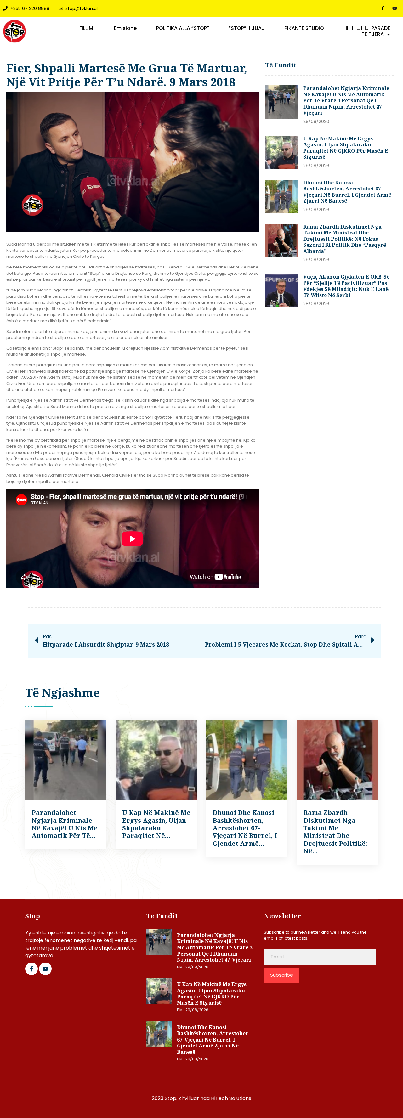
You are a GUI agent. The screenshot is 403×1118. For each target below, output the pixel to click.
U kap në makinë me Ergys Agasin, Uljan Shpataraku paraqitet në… (156, 824)
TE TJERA (372, 34)
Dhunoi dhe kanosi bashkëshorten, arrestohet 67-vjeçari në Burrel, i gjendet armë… (245, 828)
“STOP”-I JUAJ (247, 28)
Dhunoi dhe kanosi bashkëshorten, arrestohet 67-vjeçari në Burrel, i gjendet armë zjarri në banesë (347, 192)
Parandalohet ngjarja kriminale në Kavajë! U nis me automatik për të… (64, 824)
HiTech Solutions (231, 1098)
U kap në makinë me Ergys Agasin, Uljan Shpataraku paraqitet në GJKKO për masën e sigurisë (345, 148)
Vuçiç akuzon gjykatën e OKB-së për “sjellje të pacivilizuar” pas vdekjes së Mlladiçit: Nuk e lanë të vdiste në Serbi (346, 286)
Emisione (125, 28)
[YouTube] (394, 8)
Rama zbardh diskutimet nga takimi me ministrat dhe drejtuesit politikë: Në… (335, 831)
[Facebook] (382, 8)
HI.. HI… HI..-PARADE (366, 28)
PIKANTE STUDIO (304, 28)
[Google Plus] (45, 969)
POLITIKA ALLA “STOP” (182, 28)
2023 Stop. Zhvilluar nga (181, 1098)
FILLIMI (86, 28)
